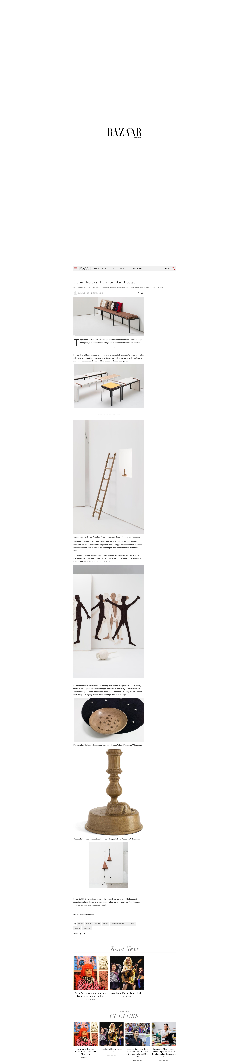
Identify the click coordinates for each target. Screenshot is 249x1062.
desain (105, 924)
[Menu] (75, 268)
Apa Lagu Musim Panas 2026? (126, 993)
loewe (80, 924)
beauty (104, 268)
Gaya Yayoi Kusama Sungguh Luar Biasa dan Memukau (90, 994)
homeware (87, 928)
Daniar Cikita (84, 293)
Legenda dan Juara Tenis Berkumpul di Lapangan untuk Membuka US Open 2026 (137, 1053)
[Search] (173, 268)
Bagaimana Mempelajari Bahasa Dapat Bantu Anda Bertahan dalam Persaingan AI (164, 1053)
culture (113, 268)
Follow (167, 268)
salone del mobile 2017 (119, 924)
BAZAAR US (92, 1000)
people (121, 268)
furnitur (77, 928)
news (132, 924)
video (128, 268)
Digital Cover (138, 268)
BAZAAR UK (164, 1060)
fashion (96, 268)
